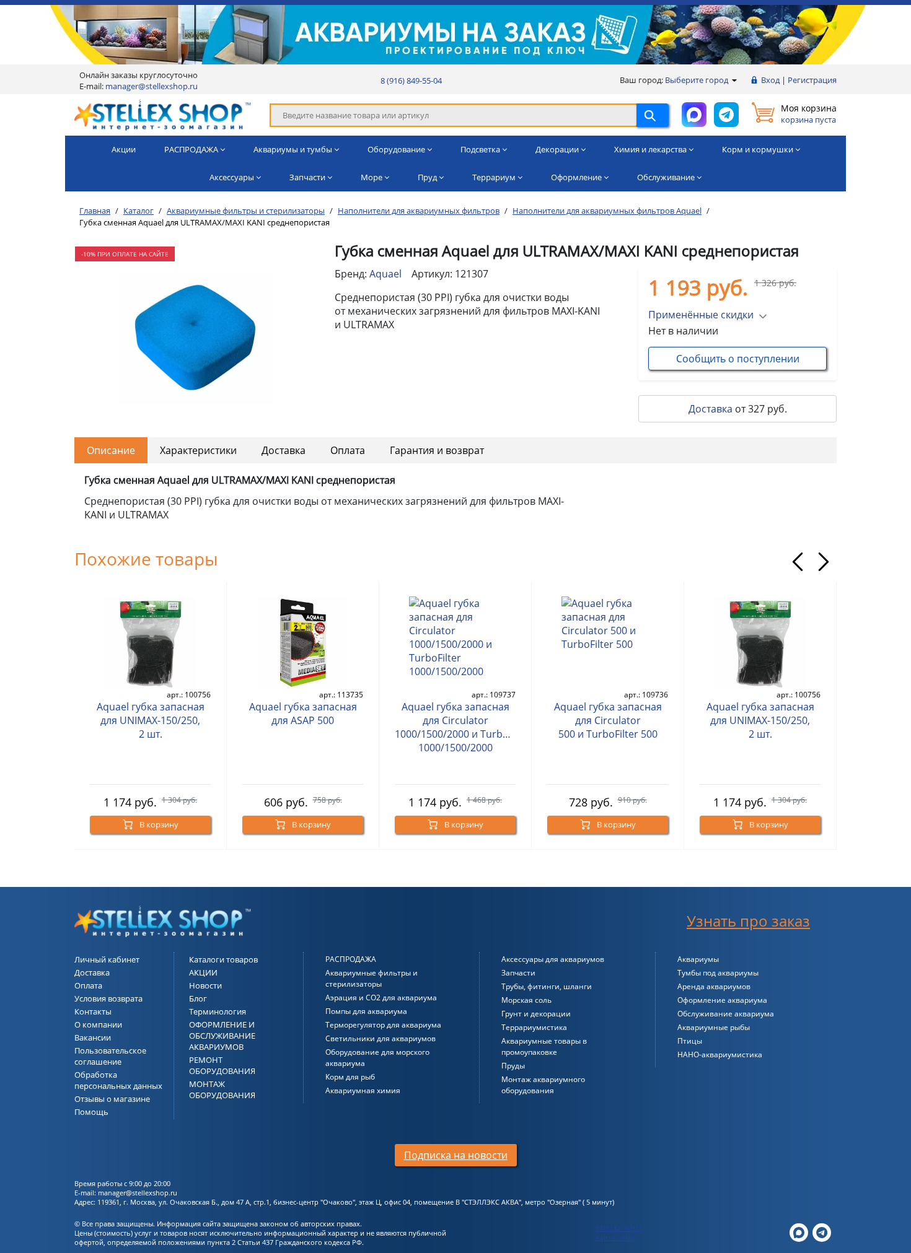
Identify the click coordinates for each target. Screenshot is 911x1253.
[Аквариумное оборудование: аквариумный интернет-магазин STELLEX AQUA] (162, 114)
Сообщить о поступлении (737, 358)
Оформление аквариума (722, 1000)
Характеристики (198, 450)
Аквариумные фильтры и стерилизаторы (371, 978)
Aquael (385, 274)
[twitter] (799, 1231)
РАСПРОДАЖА (350, 959)
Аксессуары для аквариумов (552, 959)
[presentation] (798, 562)
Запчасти (518, 972)
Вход (770, 79)
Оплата (347, 450)
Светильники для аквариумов (380, 1038)
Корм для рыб (350, 1077)
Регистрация (812, 79)
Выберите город (697, 79)
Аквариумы (698, 959)
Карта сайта (615, 1237)
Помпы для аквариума (366, 1011)
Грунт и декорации (536, 1013)
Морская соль (526, 1000)
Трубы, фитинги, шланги (546, 986)
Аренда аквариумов (713, 986)
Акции (124, 149)
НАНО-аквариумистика (719, 1054)
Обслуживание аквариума (725, 1013)
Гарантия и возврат (437, 450)
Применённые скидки (701, 314)
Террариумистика (534, 1027)
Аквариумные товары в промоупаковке (544, 1046)
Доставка (711, 409)
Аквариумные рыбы (713, 1027)
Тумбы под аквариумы (718, 972)
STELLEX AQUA (619, 1228)
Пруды (513, 1065)
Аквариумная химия (362, 1090)
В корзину (158, 824)
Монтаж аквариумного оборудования (543, 1085)
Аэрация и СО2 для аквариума (381, 997)
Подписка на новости (456, 1155)
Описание (111, 450)
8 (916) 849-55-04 (411, 80)
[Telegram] (821, 1231)
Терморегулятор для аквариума (383, 1024)
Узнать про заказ (748, 920)
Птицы (689, 1041)
